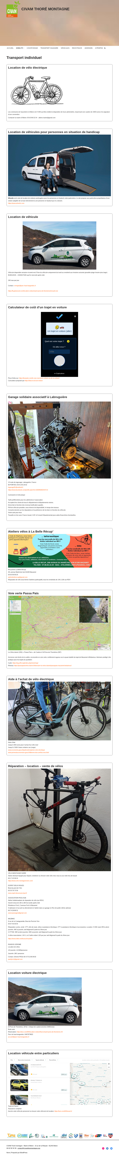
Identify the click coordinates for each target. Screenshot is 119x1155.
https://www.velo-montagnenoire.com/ (20, 881)
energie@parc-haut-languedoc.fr (25, 285)
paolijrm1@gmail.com (15, 959)
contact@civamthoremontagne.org (29, 1148)
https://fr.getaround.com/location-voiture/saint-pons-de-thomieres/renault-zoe (33, 291)
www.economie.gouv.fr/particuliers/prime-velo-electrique (26, 750)
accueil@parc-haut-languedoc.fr (18, 1037)
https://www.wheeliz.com (16, 203)
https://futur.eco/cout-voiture (34, 380)
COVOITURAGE (32, 48)
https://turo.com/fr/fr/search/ (63, 1111)
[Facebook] (111, 1148)
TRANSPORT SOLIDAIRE (49, 48)
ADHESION (89, 48)
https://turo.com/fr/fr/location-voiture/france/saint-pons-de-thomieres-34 (40, 1032)
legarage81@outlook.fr (15, 487)
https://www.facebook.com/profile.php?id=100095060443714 (28, 490)
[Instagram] (103, 1148)
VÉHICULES (65, 48)
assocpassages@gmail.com (17, 913)
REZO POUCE (77, 48)
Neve (8, 1152)
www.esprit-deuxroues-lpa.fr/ (17, 893)
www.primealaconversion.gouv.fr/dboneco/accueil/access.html (28, 752)
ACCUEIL (10, 48)
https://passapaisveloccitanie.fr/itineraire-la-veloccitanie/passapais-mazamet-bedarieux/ (42, 665)
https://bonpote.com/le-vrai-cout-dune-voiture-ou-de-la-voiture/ (39, 378)
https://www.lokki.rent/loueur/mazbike (20, 938)
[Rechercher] (105, 48)
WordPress (23, 1152)
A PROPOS (99, 48)
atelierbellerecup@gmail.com (17, 577)
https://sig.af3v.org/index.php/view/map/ (25, 663)
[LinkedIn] (107, 1148)
